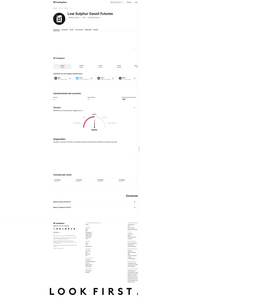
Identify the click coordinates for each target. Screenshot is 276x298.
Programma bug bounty (133, 280)
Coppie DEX (88, 237)
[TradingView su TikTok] (71, 229)
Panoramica (130, 234)
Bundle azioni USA (132, 246)
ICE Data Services (71, 235)
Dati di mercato (131, 227)
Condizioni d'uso (131, 270)
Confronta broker (132, 237)
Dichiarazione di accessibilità (134, 277)
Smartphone (88, 270)
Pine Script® (88, 266)
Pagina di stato (131, 281)
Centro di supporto (132, 255)
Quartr (55, 246)
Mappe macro (89, 264)
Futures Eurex (131, 244)
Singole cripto (89, 234)
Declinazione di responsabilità (135, 272)
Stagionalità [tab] (88, 29)
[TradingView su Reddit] (74, 229)
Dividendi (88, 254)
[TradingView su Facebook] (57, 229)
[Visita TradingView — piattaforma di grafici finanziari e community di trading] (59, 58)
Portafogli (88, 260)
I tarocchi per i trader (133, 264)
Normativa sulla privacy (133, 274)
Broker (129, 235)
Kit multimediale (131, 258)
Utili (86, 252)
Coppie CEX (88, 235)
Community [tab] (64, 29)
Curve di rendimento (90, 261)
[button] (132, 2)
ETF (86, 230)
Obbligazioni (88, 232)
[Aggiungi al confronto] (70, 78)
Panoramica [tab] (56, 29)
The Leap (130, 238)
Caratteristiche (131, 224)
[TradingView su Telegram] (69, 229)
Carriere (129, 257)
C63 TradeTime (131, 266)
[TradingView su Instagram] (63, 229)
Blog (129, 254)
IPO (86, 255)
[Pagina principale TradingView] (60, 2)
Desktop (87, 272)
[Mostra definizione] (58, 97)
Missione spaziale (132, 252)
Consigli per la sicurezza (133, 278)
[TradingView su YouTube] (60, 229)
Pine (87, 238)
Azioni (87, 229)
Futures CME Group (132, 243)
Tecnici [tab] (71, 29)
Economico (88, 250)
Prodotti (129, 2)
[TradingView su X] (54, 229)
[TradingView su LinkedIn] (66, 229)
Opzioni (87, 263)
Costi (129, 226)
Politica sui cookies (132, 275)
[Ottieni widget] (134, 107)
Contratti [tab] (95, 29)
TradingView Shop (132, 263)
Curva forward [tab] (79, 29)
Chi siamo (130, 250)
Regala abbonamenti (132, 229)
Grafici (87, 224)
